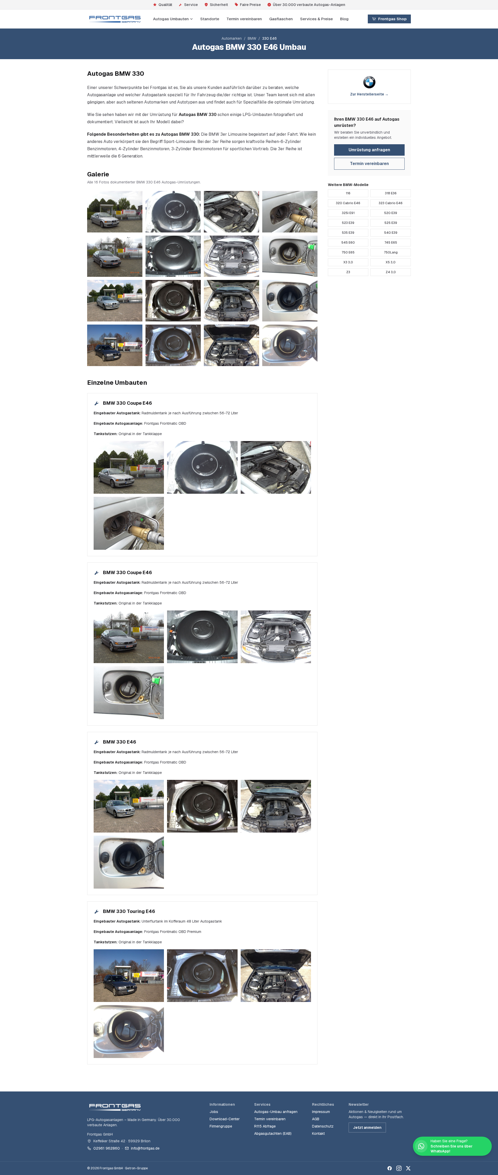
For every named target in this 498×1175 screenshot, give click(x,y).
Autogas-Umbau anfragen (276, 1111)
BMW (252, 38)
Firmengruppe (221, 1126)
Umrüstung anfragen (369, 150)
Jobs (214, 1111)
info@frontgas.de (145, 1148)
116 (348, 193)
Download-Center (225, 1119)
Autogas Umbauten (171, 18)
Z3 (348, 272)
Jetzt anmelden (367, 1127)
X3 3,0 (348, 262)
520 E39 (390, 213)
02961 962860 (106, 1148)
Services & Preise (316, 18)
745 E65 (390, 243)
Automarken (232, 38)
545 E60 (348, 243)
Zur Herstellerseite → (369, 94)
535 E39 (348, 233)
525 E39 (390, 223)
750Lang (391, 252)
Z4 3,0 (391, 272)
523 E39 (348, 223)
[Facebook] (389, 1168)
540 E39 (390, 233)
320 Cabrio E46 (348, 203)
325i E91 (348, 213)
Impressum (321, 1111)
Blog (344, 18)
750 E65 (348, 252)
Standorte (209, 18)
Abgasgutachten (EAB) (273, 1133)
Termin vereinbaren (244, 18)
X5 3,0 (391, 262)
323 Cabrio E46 (391, 203)
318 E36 (391, 193)
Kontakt (318, 1133)
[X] (408, 1168)
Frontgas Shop (392, 18)
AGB (315, 1119)
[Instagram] (399, 1168)
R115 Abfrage (265, 1126)
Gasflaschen (281, 18)
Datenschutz (323, 1126)
